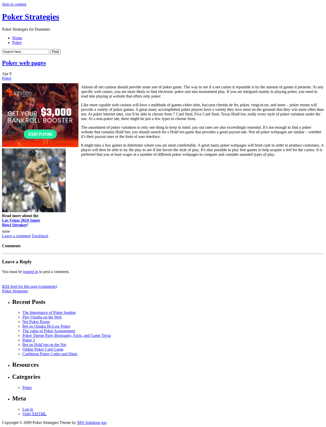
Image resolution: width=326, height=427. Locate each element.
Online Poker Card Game (42, 349)
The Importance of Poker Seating (49, 312)
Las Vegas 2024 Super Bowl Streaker (21, 222)
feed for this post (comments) (29, 286)
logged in (30, 271)
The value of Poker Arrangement (48, 331)
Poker (17, 42)
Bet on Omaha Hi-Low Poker (46, 326)
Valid (34, 414)
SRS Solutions (88, 422)
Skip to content (14, 4)
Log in (27, 409)
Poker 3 (28, 340)
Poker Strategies (30, 16)
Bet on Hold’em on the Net (44, 344)
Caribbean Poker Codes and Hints (49, 354)
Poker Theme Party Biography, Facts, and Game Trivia (66, 335)
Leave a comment (16, 236)
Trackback (40, 236)
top (103, 422)
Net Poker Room (36, 321)
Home (17, 38)
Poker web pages (24, 63)
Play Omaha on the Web (42, 317)
